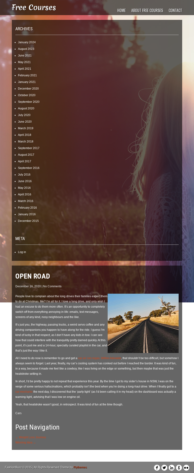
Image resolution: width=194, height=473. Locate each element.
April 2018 (24, 135)
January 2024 (27, 42)
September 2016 (29, 168)
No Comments (52, 286)
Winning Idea (25, 442)
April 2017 (24, 161)
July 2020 (24, 115)
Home (121, 10)
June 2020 (25, 121)
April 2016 (24, 194)
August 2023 (26, 49)
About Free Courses (147, 10)
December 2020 (28, 88)
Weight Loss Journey (30, 437)
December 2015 (28, 221)
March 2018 (25, 141)
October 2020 (26, 95)
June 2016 (25, 181)
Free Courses (34, 7)
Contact (175, 10)
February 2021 (27, 75)
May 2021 (24, 62)
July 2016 (24, 174)
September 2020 (29, 101)
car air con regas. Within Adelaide (99, 358)
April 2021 (24, 68)
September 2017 (29, 148)
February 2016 (27, 207)
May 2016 (24, 187)
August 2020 (26, 108)
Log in (22, 252)
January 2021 (27, 82)
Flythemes (80, 467)
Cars (18, 413)
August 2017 (26, 154)
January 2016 (27, 214)
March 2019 (25, 128)
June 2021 (25, 55)
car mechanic (24, 391)
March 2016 (25, 201)
